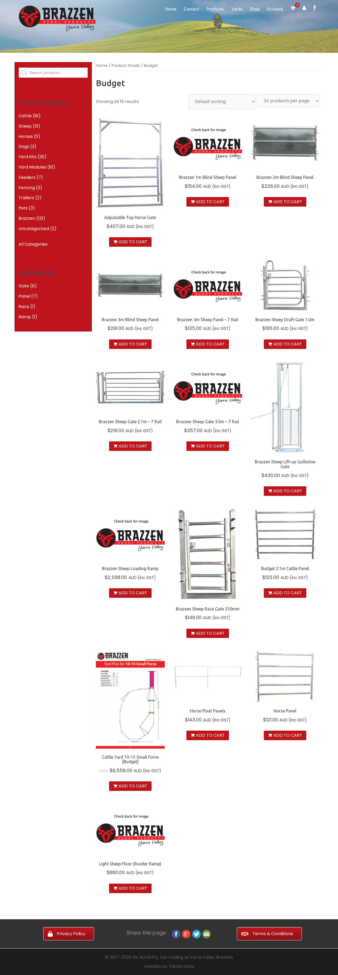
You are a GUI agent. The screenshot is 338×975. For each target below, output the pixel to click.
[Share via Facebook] (176, 934)
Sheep (25, 126)
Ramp (24, 317)
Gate (23, 286)
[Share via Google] (186, 934)
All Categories (33, 244)
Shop (255, 9)
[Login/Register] (304, 8)
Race (23, 307)
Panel (24, 296)
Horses (25, 136)
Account (275, 9)
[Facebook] (314, 8)
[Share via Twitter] (196, 934)
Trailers (26, 198)
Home (170, 9)
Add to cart (133, 242)
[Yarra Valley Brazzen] (57, 18)
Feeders (26, 177)
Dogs (23, 146)
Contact (191, 9)
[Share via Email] (206, 934)
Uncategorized (33, 229)
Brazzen (26, 218)
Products (215, 9)
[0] (292, 8)
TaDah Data (181, 966)
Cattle (25, 116)
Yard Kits (27, 157)
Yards (236, 9)
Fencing (26, 188)
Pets (23, 208)
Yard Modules (32, 167)
